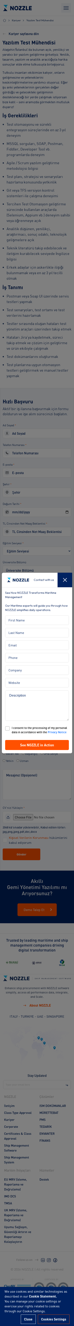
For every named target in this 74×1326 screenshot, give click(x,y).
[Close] (65, 580)
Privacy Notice (57, 732)
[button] (37, 745)
